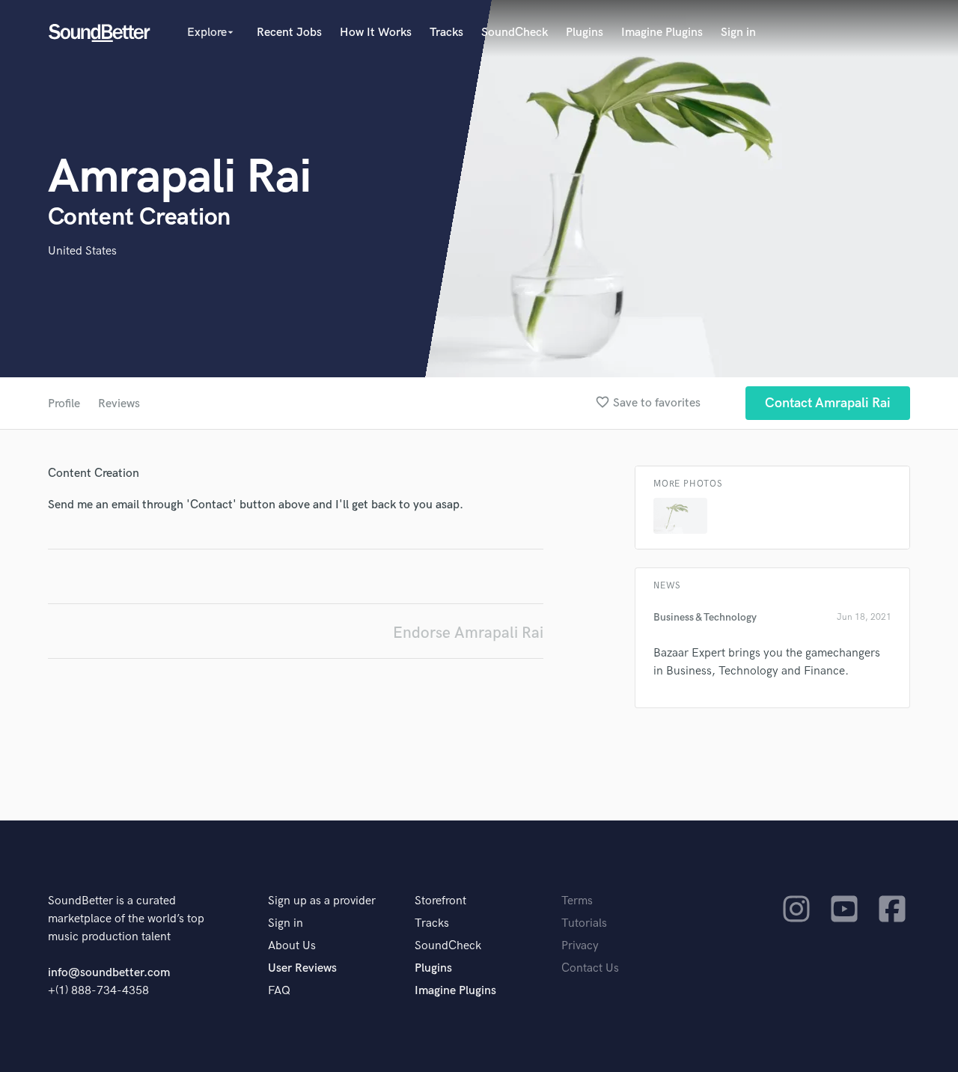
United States (82, 251)
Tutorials (584, 923)
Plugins (584, 32)
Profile (64, 404)
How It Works (376, 32)
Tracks (446, 32)
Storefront (440, 901)
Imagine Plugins (662, 32)
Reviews (119, 404)
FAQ (279, 991)
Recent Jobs (289, 32)
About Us (292, 946)
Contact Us (590, 968)
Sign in (738, 32)
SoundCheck (514, 32)
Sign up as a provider (322, 901)
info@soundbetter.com (109, 973)
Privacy (580, 946)
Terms (577, 901)
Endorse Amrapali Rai (468, 633)
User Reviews (302, 968)
